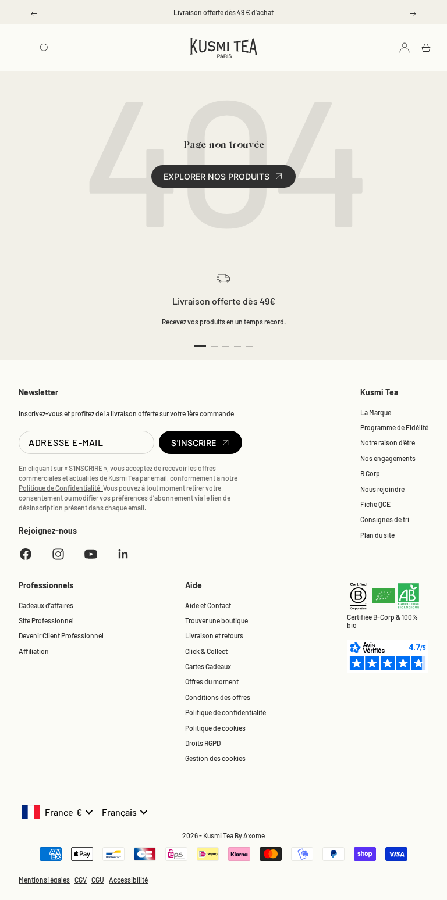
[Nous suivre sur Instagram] (58, 554)
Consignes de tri (384, 519)
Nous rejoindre (382, 489)
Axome (254, 835)
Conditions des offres (217, 697)
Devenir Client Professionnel (61, 635)
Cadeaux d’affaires (46, 605)
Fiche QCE (375, 504)
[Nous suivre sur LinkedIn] (123, 554)
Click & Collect (206, 651)
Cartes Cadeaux (208, 666)
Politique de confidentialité (225, 712)
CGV (80, 880)
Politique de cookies (215, 728)
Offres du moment (212, 681)
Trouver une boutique (216, 620)
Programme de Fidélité (394, 427)
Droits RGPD (203, 743)
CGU (97, 880)
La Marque (375, 412)
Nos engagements (388, 458)
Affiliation (34, 651)
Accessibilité (128, 880)
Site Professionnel (46, 620)
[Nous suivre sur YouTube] (91, 554)
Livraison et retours (214, 635)
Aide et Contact (208, 605)
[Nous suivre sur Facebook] (26, 554)
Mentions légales (44, 880)
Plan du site (377, 535)
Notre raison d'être (387, 442)
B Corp (370, 473)
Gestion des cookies (215, 758)
